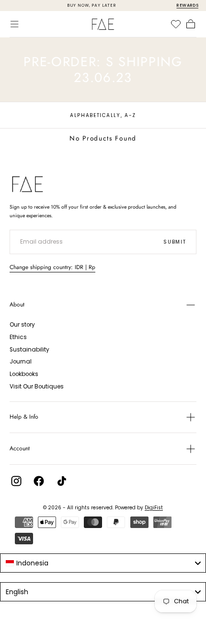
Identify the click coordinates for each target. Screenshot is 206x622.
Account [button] (20, 448)
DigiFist (154, 507)
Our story (22, 325)
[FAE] (28, 184)
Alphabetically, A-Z (103, 115)
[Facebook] (38, 481)
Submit (174, 242)
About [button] (17, 304)
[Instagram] (16, 481)
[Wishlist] (176, 24)
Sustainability (29, 349)
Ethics (18, 337)
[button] (14, 24)
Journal (21, 361)
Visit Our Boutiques (37, 386)
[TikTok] (61, 481)
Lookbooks (24, 374)
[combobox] (103, 563)
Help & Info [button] (24, 416)
